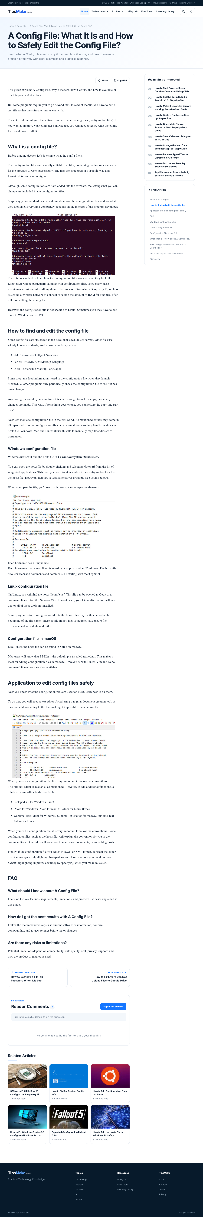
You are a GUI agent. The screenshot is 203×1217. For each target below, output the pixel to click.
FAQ (152, 216)
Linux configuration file (161, 227)
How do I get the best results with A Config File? (168, 246)
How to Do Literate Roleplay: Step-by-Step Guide (170, 165)
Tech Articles (100, 11)
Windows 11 (81, 1189)
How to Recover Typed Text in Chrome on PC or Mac (171, 156)
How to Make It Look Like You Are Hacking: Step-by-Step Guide (173, 108)
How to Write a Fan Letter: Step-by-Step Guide (172, 117)
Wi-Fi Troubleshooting (157, 3)
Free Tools (147, 11)
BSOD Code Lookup (111, 3)
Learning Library (165, 11)
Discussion (155, 259)
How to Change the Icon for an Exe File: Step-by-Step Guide (171, 147)
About (162, 1179)
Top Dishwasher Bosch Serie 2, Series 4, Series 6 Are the (172, 174)
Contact (163, 1184)
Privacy (162, 1194)
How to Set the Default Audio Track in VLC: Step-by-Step (171, 99)
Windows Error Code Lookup (133, 3)
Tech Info (21, 26)
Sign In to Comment (113, 1006)
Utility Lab (132, 11)
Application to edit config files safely (168, 210)
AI (76, 1194)
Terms (162, 1189)
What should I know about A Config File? (170, 238)
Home (84, 11)
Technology (81, 1179)
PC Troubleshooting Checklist (182, 3)
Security (79, 1199)
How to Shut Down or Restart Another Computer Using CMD (172, 90)
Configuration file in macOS (163, 233)
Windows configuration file (163, 222)
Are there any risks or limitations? (166, 253)
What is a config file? (160, 199)
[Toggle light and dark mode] (191, 11)
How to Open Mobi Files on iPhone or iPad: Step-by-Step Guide (171, 127)
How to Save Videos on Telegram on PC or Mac (173, 138)
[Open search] (183, 11)
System (79, 1184)
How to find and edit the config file (167, 205)
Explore (117, 11)
